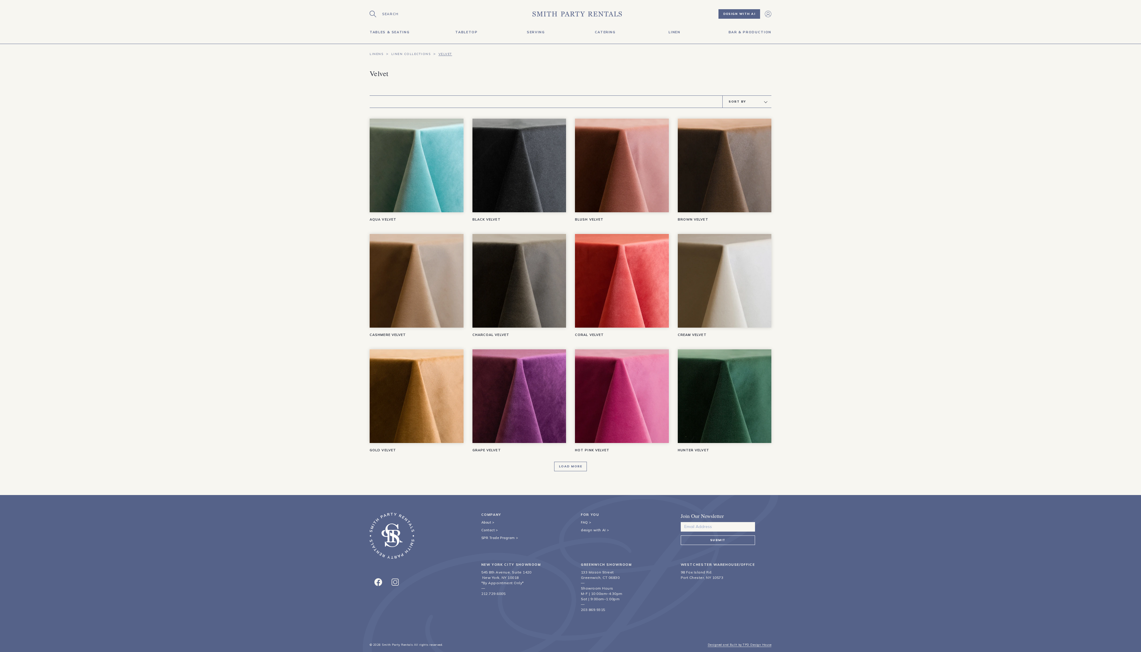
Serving (536, 32)
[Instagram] (395, 582)
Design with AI (739, 14)
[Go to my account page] (768, 14)
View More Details (417, 212)
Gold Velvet (383, 450)
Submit (718, 540)
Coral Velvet (589, 335)
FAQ (584, 522)
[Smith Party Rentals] (577, 14)
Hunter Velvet (693, 450)
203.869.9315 (593, 609)
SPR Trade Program (498, 538)
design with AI (593, 530)
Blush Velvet (589, 219)
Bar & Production (750, 32)
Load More (570, 466)
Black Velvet (486, 219)
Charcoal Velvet (491, 335)
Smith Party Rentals (397, 645)
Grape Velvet (486, 450)
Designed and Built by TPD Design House (739, 645)
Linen (674, 32)
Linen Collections (411, 54)
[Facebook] (378, 582)
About (486, 522)
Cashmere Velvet (388, 335)
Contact (488, 530)
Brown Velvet (693, 219)
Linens (376, 54)
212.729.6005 (493, 593)
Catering (605, 32)
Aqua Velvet (383, 219)
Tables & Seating (389, 32)
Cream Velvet (692, 335)
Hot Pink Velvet (592, 450)
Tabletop (466, 32)
